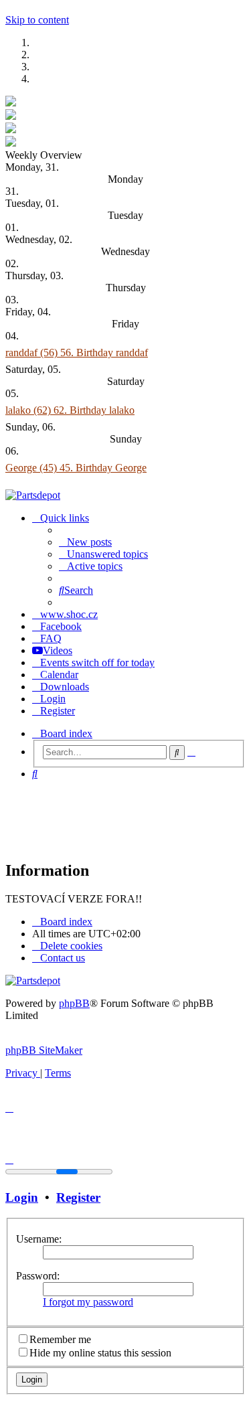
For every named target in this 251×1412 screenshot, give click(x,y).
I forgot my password (88, 1302)
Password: (38, 1275)
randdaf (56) (32, 352)
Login (21, 1197)
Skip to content (37, 19)
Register (78, 1197)
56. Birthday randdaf (104, 352)
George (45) (32, 467)
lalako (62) (29, 410)
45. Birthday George (103, 467)
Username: (39, 1239)
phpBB (74, 1003)
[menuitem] (85, 542)
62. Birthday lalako (94, 410)
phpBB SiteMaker (43, 1050)
